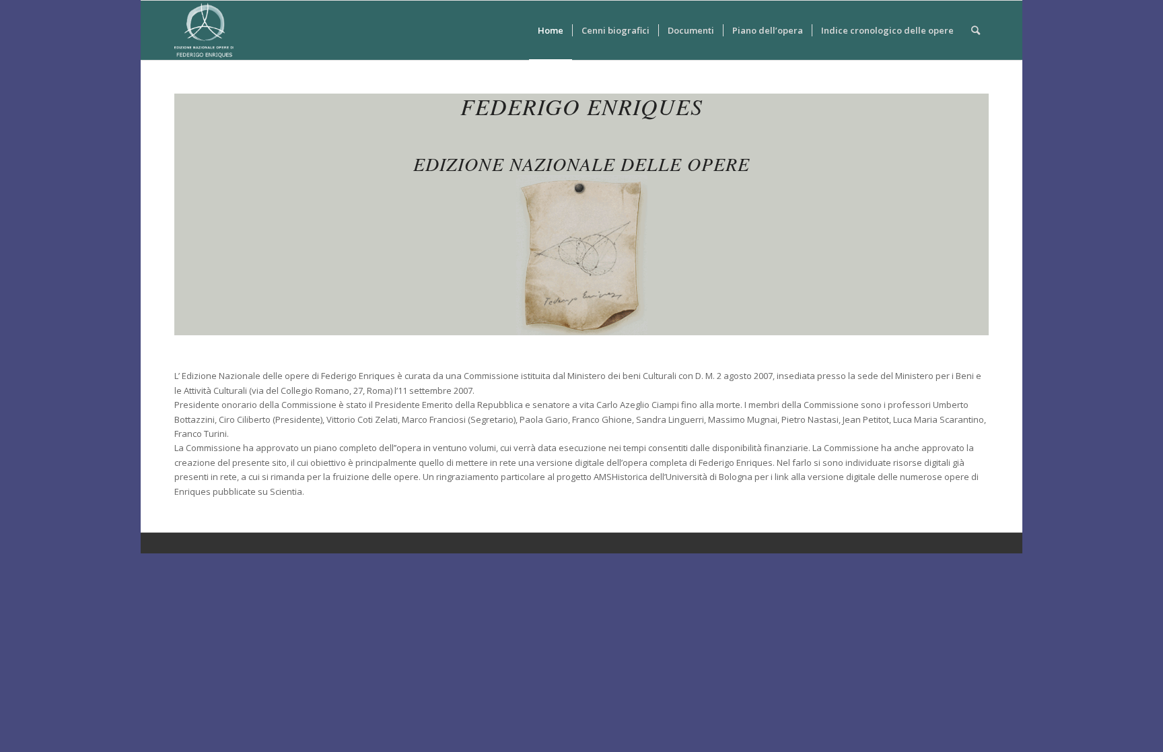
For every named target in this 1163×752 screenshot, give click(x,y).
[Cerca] (975, 30)
